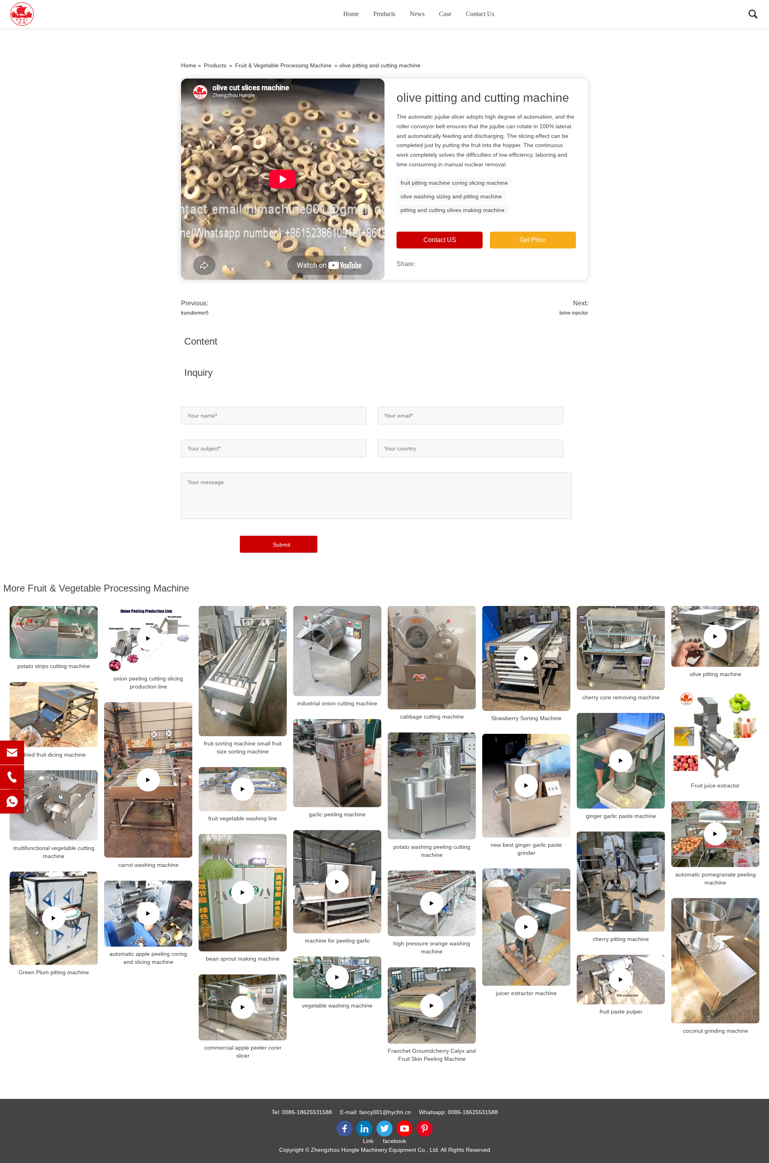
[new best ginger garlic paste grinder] (526, 786)
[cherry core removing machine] (621, 648)
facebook (394, 1141)
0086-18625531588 (307, 1112)
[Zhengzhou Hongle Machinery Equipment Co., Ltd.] (50, 14)
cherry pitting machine (621, 939)
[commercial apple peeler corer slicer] (243, 1007)
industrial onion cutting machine (337, 703)
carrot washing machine (148, 865)
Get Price (532, 239)
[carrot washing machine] (148, 780)
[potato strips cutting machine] (54, 632)
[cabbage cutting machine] (432, 658)
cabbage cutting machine (432, 716)
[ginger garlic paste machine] (621, 761)
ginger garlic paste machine (621, 816)
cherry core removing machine (621, 697)
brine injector (574, 313)
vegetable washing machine (337, 1005)
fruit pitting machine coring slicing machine (454, 183)
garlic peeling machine (337, 814)
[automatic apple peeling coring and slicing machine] (148, 913)
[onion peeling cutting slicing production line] (148, 638)
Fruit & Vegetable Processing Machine (283, 65)
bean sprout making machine (243, 958)
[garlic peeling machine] (337, 763)
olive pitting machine (715, 674)
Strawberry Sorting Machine (526, 718)
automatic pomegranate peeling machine (715, 878)
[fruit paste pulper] (621, 979)
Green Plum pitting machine (53, 972)
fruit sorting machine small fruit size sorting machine (243, 747)
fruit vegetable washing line (242, 818)
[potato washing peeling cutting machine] (432, 785)
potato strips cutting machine (53, 666)
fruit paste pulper (621, 1011)
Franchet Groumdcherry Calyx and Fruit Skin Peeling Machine (432, 1055)
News (417, 13)
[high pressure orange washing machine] (432, 903)
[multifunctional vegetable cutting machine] (54, 805)
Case (445, 13)
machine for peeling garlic (337, 940)
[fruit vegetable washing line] (243, 789)
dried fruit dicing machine (54, 754)
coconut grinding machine (715, 1031)
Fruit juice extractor (715, 785)
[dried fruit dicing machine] (54, 714)
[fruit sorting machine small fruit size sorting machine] (243, 671)
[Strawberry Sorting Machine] (526, 658)
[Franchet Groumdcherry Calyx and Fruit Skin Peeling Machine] (432, 1005)
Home (351, 13)
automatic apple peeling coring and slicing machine (148, 958)
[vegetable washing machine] (337, 977)
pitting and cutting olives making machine (453, 210)
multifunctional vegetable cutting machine (54, 852)
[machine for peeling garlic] (337, 881)
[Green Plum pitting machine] (54, 918)
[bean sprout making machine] (243, 892)
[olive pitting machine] (715, 636)
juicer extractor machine (526, 993)
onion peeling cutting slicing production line (148, 682)
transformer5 (195, 313)
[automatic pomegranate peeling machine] (715, 834)
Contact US (439, 239)
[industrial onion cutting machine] (337, 651)
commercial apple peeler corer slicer (243, 1051)
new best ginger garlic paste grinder (526, 849)
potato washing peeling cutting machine (431, 851)
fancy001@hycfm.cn (385, 1112)
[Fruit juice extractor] (715, 734)
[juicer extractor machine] (526, 927)
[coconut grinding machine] (715, 960)
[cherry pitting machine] (621, 882)
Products (384, 13)
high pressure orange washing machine (431, 947)
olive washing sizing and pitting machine (451, 196)
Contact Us (480, 13)
